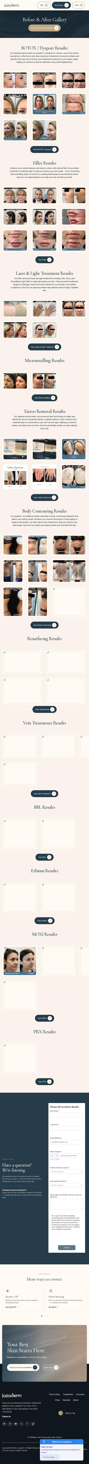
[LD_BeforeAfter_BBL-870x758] (20, 833)
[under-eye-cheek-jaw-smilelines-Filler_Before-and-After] (44, 217)
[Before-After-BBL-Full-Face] (74, 309)
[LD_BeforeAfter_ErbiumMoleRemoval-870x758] (20, 897)
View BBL (42, 857)
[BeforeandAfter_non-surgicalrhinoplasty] (15, 217)
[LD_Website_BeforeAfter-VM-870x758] (44, 104)
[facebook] (4, 1424)
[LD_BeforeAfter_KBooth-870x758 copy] (58, 833)
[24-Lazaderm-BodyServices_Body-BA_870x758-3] (13, 545)
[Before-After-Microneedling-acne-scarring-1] (44, 381)
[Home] (11, 5)
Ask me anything (48, 1457)
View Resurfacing (42, 709)
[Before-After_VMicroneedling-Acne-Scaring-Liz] (15, 381)
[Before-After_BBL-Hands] (44, 309)
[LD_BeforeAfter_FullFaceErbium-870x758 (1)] (58, 897)
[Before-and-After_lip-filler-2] (15, 195)
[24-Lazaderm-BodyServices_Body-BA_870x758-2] (15, 309)
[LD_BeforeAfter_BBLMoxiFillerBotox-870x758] (20, 960)
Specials (66, 1400)
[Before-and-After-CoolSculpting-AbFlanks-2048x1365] (37, 601)
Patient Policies (21, 1450)
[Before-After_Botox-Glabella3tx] (44, 80)
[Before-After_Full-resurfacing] (22, 691)
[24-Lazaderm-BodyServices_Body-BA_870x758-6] (69, 545)
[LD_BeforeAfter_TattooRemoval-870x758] (74, 477)
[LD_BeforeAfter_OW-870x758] (74, 240)
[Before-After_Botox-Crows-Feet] (15, 80)
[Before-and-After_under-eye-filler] (44, 195)
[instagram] (10, 1424)
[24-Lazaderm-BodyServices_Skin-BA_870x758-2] (22, 662)
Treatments (68, 1394)
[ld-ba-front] (58, 746)
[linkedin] (21, 1424)
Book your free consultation (42, 28)
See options (52, 1307)
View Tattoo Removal (42, 497)
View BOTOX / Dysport (42, 149)
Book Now (59, 5)
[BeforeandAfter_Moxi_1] (15, 330)
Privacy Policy (8, 1450)
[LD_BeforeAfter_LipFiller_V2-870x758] (15, 240)
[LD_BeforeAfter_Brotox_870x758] (74, 104)
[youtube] (16, 1424)
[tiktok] (33, 1424)
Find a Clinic (54, 1394)
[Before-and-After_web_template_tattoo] (44, 449)
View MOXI (42, 1018)
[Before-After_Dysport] (15, 104)
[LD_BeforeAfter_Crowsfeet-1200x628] (44, 130)
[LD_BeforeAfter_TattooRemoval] (74, 449)
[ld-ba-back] (20, 746)
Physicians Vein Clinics (52, 1437)
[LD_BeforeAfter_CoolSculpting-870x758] (69, 601)
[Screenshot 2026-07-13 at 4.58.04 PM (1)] (20, 1058)
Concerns (80, 1394)
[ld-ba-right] (20, 773)
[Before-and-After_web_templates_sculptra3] (74, 195)
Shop (57, 1400)
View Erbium (42, 921)
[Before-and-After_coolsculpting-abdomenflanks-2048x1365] (37, 571)
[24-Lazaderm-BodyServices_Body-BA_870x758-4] (37, 545)
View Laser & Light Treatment (42, 347)
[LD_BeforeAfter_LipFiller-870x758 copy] (44, 240)
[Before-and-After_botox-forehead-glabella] (74, 80)
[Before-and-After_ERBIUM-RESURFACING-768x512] (66, 691)
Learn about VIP (10, 1307)
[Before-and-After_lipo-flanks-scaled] (69, 571)
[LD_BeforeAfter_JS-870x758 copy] (58, 960)
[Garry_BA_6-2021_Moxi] (44, 330)
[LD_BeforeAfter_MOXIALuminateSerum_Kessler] (20, 994)
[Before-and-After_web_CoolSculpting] (13, 601)
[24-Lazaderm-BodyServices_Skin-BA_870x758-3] (66, 662)
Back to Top (70, 1413)
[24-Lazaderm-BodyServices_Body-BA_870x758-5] (15, 449)
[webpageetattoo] (44, 477)
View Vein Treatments (42, 794)
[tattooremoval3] (15, 477)
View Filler (42, 260)
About (75, 1400)
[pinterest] (27, 1424)
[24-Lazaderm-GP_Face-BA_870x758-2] (74, 217)
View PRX (42, 1082)
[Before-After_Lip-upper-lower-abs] (13, 571)
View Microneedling (42, 398)
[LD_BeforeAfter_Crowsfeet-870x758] (15, 130)
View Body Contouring (42, 625)
